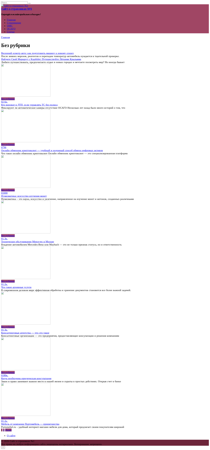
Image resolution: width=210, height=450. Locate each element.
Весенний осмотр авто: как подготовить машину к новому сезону (37, 53)
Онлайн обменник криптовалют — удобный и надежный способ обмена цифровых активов (52, 150)
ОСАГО (11, 28)
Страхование (14, 22)
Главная (11, 19)
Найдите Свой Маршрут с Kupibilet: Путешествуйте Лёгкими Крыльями (41, 59)
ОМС (10, 25)
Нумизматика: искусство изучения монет (24, 196)
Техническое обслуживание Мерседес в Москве (27, 241)
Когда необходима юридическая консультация (26, 378)
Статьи (11, 31)
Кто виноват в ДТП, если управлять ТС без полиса (29, 104)
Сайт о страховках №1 (16, 9)
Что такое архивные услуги (16, 287)
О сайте (11, 435)
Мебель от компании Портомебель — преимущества (30, 424)
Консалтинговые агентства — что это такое (25, 332)
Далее (8, 430)
